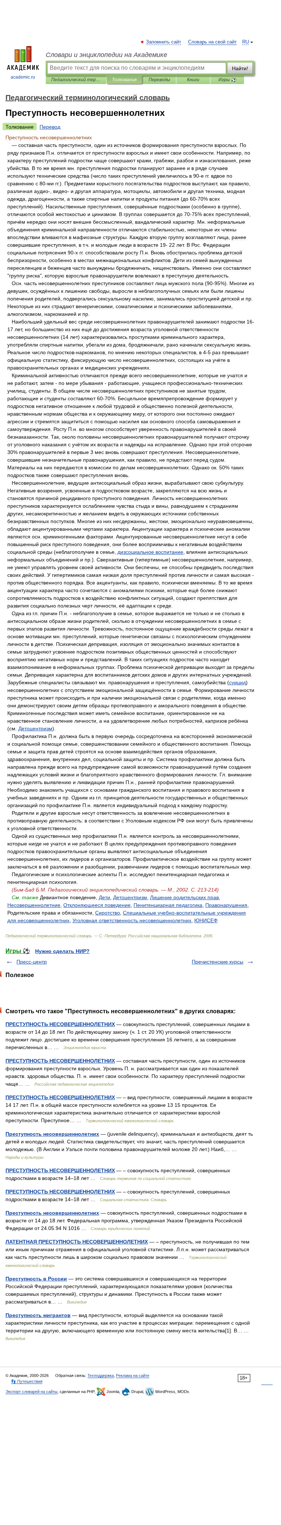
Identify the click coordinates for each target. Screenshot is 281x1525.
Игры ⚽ (227, 79)
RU (245, 42)
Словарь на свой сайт (212, 42)
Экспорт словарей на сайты (31, 1391)
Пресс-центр (31, 962)
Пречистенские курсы (217, 962)
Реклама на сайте (132, 1375)
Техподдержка (100, 1375)
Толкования (124, 79)
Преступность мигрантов (38, 1315)
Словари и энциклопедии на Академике (106, 54)
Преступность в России (36, 1279)
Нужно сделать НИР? (62, 951)
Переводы (159, 79)
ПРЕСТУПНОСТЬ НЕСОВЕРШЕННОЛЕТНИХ (60, 1024)
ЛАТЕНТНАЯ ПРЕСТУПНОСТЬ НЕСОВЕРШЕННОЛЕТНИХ (76, 1242)
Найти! (240, 68)
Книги (193, 79)
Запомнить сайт (164, 42)
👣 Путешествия (26, 1381)
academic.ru (23, 77)
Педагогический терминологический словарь (76, 79)
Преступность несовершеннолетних (52, 1134)
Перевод (50, 127)
